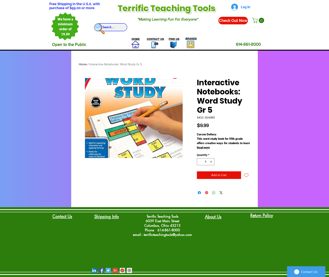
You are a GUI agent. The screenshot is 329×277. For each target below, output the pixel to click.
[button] (258, 20)
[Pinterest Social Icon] (122, 270)
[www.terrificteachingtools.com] (154, 44)
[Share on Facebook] (199, 192)
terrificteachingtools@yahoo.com (168, 234)
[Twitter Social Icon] (108, 270)
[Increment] (211, 161)
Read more (203, 147)
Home (83, 64)
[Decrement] (199, 161)
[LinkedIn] (94, 270)
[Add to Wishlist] (246, 175)
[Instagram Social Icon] (129, 270)
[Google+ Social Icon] (115, 270)
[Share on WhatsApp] (214, 192)
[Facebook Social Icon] (101, 270)
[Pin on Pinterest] (206, 192)
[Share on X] (221, 192)
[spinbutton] (205, 161)
